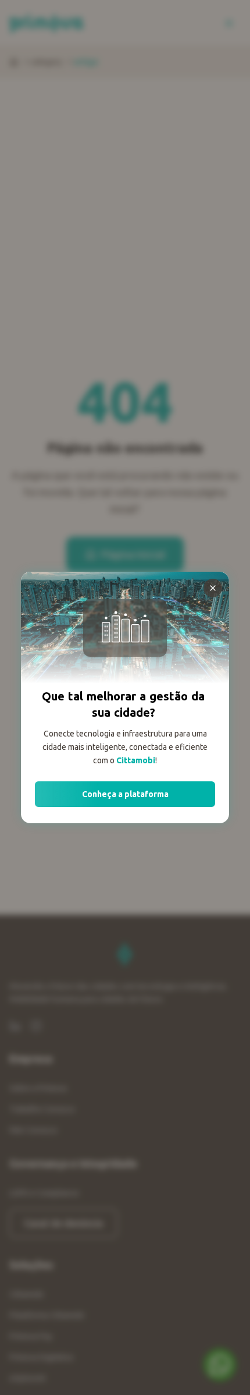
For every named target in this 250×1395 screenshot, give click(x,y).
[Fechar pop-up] (212, 588)
